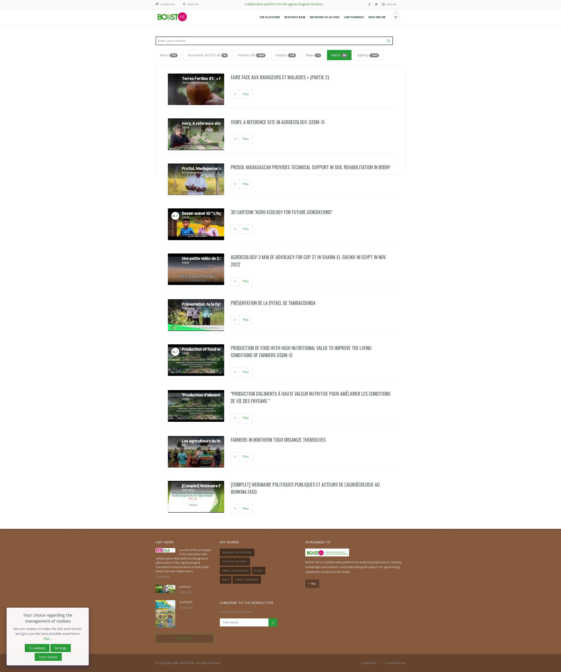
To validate (37, 648)
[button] (269, 17)
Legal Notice (369, 663)
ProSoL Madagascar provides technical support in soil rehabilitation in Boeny (310, 167)
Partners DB (251, 55)
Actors (168, 55)
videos (338, 55)
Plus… (47, 638)
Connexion (167, 4)
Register (193, 4)
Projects (284, 55)
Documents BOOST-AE (207, 55)
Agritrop (367, 55)
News (313, 55)
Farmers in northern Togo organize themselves (278, 439)
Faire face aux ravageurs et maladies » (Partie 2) (280, 77)
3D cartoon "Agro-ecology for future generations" (281, 211)
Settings (60, 648)
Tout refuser (48, 657)
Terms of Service (395, 663)
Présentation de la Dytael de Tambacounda (273, 302)
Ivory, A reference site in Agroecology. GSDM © (278, 121)
